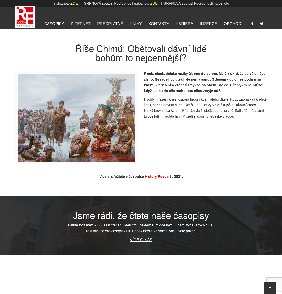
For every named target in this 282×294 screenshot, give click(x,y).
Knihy (136, 23)
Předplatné (110, 23)
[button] (270, 288)
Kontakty (158, 23)
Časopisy (54, 23)
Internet (81, 23)
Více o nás (141, 239)
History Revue (157, 176)
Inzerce (208, 23)
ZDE (67, 3)
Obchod (232, 23)
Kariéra (184, 23)
